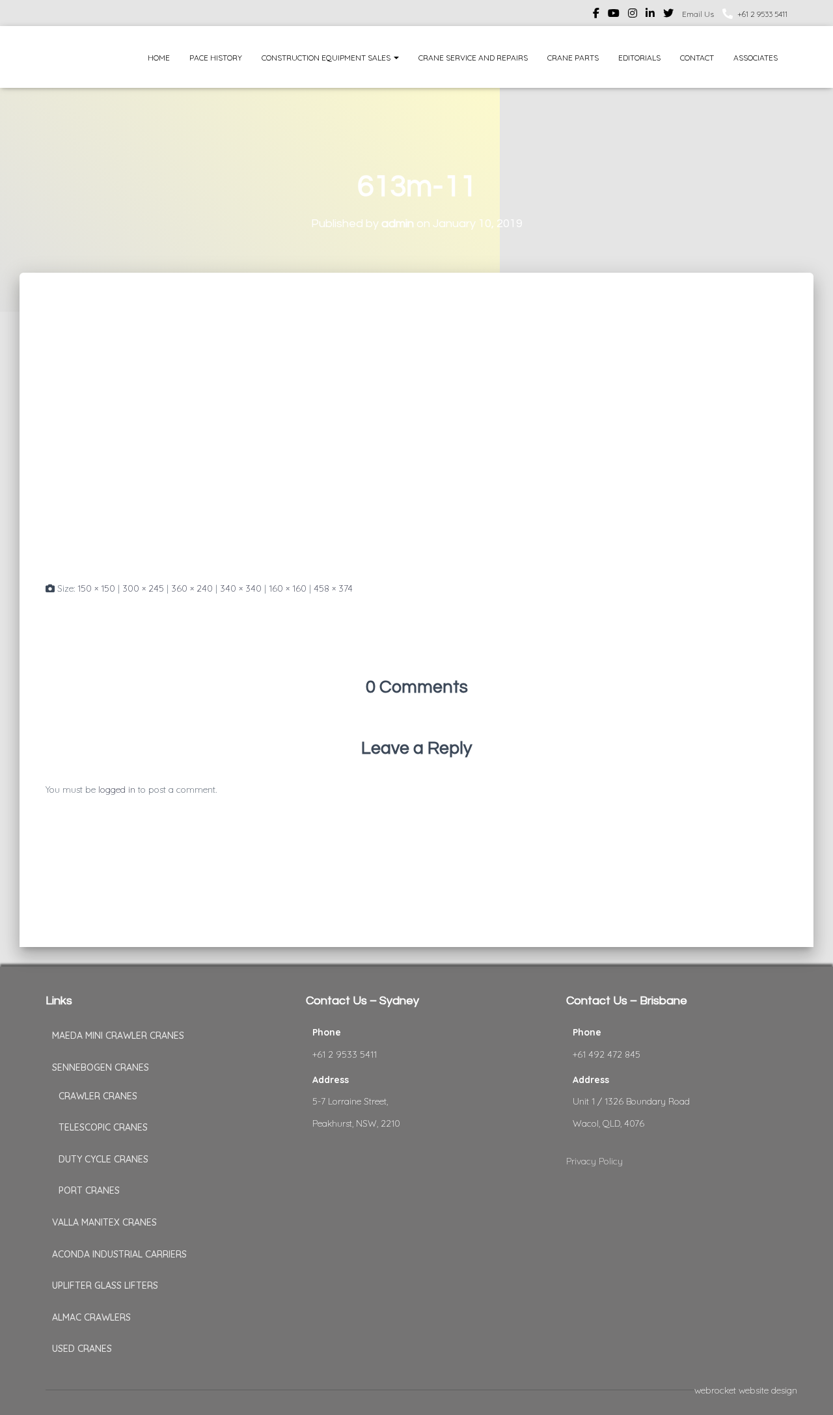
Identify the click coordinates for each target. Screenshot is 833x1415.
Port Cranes (89, 1190)
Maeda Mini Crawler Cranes (118, 1035)
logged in (116, 789)
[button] (395, 57)
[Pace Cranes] (70, 57)
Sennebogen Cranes (100, 1067)
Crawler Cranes (98, 1096)
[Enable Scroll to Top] (807, 1389)
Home (159, 57)
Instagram (632, 15)
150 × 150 (96, 588)
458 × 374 (333, 588)
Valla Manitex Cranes (104, 1222)
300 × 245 (143, 588)
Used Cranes (82, 1348)
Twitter (668, 15)
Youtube (614, 15)
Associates (755, 57)
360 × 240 (192, 588)
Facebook (596, 15)
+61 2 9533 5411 (762, 14)
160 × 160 (288, 588)
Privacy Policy (594, 1161)
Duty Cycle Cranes (103, 1159)
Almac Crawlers (91, 1317)
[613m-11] (195, 439)
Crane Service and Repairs (473, 57)
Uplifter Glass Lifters (105, 1285)
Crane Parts (573, 57)
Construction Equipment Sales (327, 57)
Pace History (215, 57)
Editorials (639, 57)
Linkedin (650, 15)
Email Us (698, 14)
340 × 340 (241, 588)
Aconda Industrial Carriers (119, 1254)
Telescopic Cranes (103, 1127)
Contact (697, 57)
